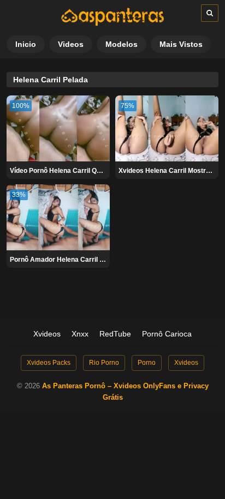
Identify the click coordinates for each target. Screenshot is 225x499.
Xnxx (80, 333)
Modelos (121, 44)
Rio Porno (104, 362)
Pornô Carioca (167, 333)
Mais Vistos (181, 44)
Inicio (25, 44)
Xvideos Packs (48, 362)
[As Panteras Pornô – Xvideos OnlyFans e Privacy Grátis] (112, 23)
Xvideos (47, 333)
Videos (71, 44)
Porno (147, 362)
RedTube (115, 333)
